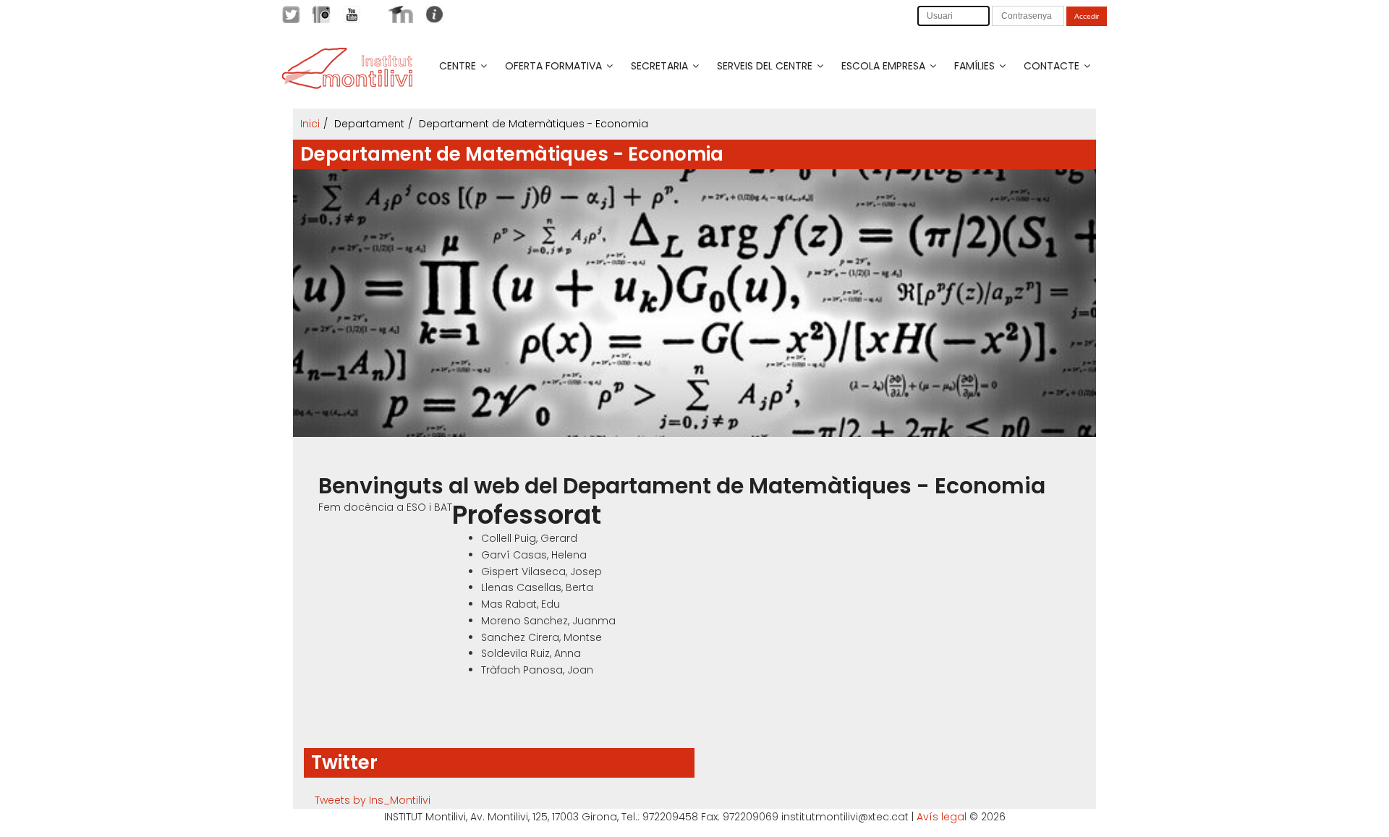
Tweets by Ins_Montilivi (372, 800)
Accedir (1086, 16)
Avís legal (942, 817)
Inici (310, 123)
